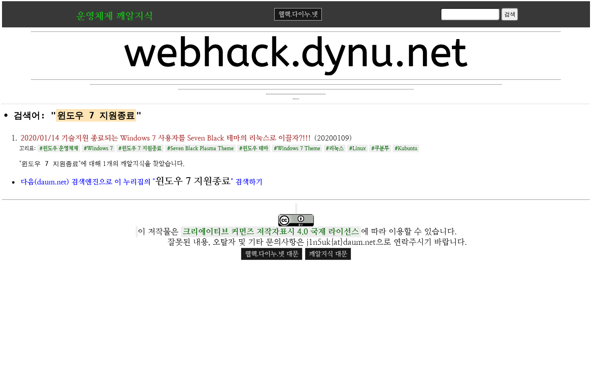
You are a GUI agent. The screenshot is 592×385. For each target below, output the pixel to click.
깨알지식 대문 (328, 254)
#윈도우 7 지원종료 (139, 148)
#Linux (357, 148)
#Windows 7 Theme (297, 148)
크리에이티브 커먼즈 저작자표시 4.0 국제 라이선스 (271, 231)
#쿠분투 (380, 148)
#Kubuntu (406, 148)
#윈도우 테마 (253, 148)
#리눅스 (335, 148)
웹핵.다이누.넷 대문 (271, 254)
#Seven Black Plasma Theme (200, 148)
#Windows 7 (98, 148)
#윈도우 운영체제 (58, 148)
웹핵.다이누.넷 (298, 14)
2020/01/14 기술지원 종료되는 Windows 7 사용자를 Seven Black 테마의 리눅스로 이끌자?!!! (166, 138)
